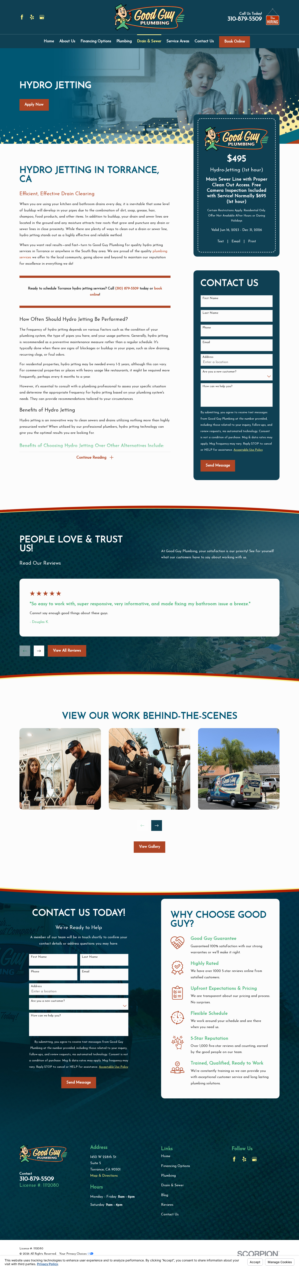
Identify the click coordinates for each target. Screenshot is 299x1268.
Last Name (210, 313)
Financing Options (175, 1166)
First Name (210, 298)
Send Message (218, 465)
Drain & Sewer (172, 1185)
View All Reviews (67, 651)
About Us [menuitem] (67, 41)
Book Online (234, 41)
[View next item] (39, 651)
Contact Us (170, 1214)
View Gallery (149, 847)
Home (165, 1156)
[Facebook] (21, 17)
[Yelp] (32, 17)
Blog (164, 1195)
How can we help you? (217, 386)
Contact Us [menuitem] (204, 41)
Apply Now (34, 104)
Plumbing (168, 1176)
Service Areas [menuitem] (178, 41)
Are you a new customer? (219, 371)
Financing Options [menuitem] (96, 41)
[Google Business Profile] (41, 17)
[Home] (149, 17)
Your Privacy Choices (73, 1253)
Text (220, 241)
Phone (206, 327)
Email (236, 241)
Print (252, 241)
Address (207, 357)
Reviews (167, 1205)
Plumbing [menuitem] (124, 41)
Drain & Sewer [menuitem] (149, 41)
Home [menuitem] (49, 41)
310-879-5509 (244, 19)
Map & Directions (104, 1176)
